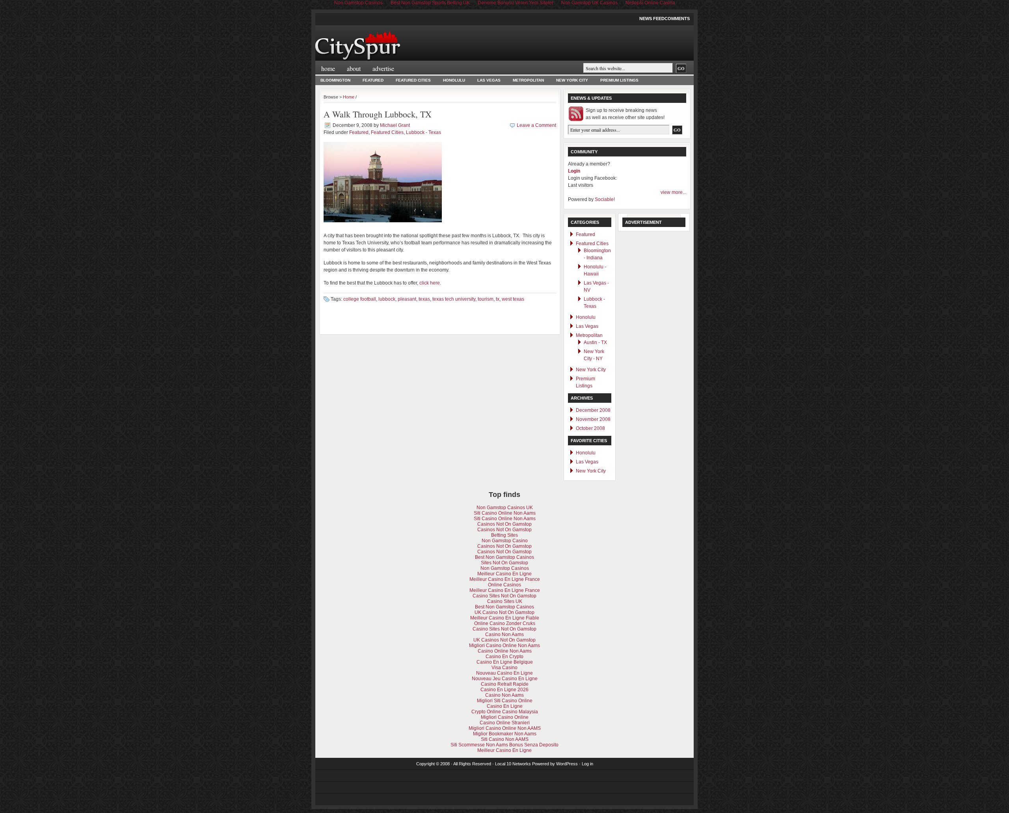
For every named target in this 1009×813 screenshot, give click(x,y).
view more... (673, 192)
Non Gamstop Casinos (504, 568)
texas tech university (453, 299)
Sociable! (605, 199)
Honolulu (454, 80)
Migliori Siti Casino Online (504, 700)
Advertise (383, 68)
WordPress (567, 763)
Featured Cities (413, 80)
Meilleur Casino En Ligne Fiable (504, 618)
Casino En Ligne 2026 (504, 689)
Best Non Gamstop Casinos (504, 557)
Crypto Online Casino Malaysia (504, 711)
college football (359, 299)
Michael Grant (395, 125)
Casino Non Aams (504, 634)
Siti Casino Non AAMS (505, 739)
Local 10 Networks (513, 763)
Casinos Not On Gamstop (504, 524)
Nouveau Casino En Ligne (504, 673)
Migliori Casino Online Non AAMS (505, 728)
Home (328, 68)
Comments (677, 18)
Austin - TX (595, 342)
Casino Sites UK (504, 601)
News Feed (652, 18)
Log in (587, 763)
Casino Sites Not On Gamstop (504, 596)
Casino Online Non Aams (505, 651)
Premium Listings (619, 80)
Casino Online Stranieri (505, 723)
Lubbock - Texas (423, 132)
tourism (485, 299)
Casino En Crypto (504, 656)
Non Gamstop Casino (505, 540)
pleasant (407, 299)
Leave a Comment (536, 125)
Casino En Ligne (505, 706)
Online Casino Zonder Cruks (504, 623)
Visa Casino (504, 667)
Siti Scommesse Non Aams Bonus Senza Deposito (504, 745)
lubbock (386, 299)
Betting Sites (504, 535)
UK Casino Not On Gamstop (504, 612)
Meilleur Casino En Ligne (504, 574)
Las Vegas (489, 80)
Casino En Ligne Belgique (505, 662)
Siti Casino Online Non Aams (505, 513)
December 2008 (593, 410)
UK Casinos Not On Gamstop (504, 640)
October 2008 (590, 428)
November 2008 (593, 419)
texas (424, 299)
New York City (572, 80)
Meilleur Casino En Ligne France (504, 579)
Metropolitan (528, 80)
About (354, 68)
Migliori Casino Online (505, 717)
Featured (373, 80)
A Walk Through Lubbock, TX (378, 114)
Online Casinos (504, 585)
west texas (513, 299)
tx (497, 299)
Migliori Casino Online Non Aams (504, 645)
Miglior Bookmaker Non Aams (504, 734)
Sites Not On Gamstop (504, 563)
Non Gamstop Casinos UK (505, 507)
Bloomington (335, 80)
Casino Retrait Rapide (505, 684)
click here (429, 283)
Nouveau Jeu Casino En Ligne (505, 678)
